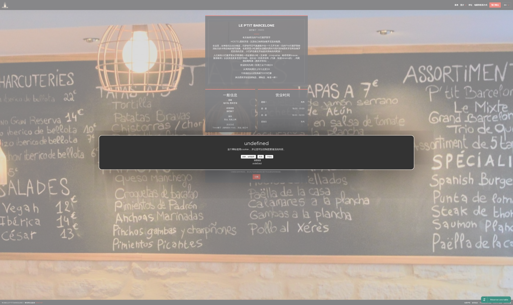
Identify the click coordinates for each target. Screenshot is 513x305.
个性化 (269, 156)
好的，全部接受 (248, 156)
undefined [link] (257, 163)
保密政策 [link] (257, 160)
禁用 (260, 156)
